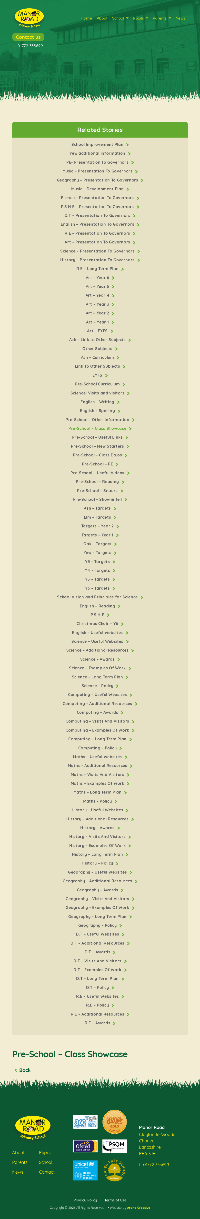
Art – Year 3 (98, 304)
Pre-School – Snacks (98, 490)
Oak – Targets (97, 543)
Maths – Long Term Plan (98, 792)
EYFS (97, 375)
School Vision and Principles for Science (98, 596)
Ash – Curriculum (98, 357)
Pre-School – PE (98, 464)
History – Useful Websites (98, 809)
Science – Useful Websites (97, 641)
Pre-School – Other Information (98, 419)
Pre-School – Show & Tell (98, 499)
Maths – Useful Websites (98, 756)
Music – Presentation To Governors (98, 171)
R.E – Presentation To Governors (98, 233)
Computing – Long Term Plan (98, 738)
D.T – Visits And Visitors (97, 960)
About (102, 18)
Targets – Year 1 (97, 535)
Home (86, 18)
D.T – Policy (98, 987)
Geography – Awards (98, 889)
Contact (47, 1172)
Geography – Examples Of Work (98, 907)
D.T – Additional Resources (97, 943)
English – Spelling (98, 410)
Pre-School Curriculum (98, 384)
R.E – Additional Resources (98, 1014)
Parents (159, 18)
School (118, 18)
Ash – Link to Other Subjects (98, 339)
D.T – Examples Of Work (97, 969)
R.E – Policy (98, 1005)
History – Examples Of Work (98, 845)
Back (24, 1070)
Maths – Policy (98, 801)
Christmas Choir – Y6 (98, 623)
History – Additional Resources (98, 818)
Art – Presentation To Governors (98, 242)
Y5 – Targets (98, 579)
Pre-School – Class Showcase (98, 428)
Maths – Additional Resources (98, 765)
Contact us (28, 37)
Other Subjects (97, 348)
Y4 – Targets (98, 570)
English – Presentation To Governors (98, 224)
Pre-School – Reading (98, 481)
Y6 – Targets (98, 588)
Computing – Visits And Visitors (98, 721)
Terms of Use (115, 1200)
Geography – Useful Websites (98, 872)
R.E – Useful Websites (98, 996)
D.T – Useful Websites (98, 934)
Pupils (138, 18)
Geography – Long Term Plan (98, 916)
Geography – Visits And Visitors (98, 898)
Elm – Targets (98, 517)
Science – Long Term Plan (98, 677)
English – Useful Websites (98, 632)
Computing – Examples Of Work (98, 730)
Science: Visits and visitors (98, 393)
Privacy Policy (85, 1200)
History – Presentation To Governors (98, 259)
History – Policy (98, 863)
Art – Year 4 (98, 295)
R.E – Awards (98, 1022)
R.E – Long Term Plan (98, 268)
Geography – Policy (98, 925)
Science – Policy (98, 685)
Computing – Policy (98, 748)
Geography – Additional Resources (98, 880)
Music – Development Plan (98, 188)
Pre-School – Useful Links (98, 437)
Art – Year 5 (98, 286)
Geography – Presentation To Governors (98, 180)
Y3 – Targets (98, 561)
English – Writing (97, 401)
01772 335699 (28, 45)
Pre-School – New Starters (98, 446)
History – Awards (98, 827)
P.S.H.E (98, 614)
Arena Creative (138, 1207)
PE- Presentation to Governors (98, 162)
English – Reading (98, 606)
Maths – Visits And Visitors (98, 774)
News (180, 18)
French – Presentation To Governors (98, 197)
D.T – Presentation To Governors (98, 215)
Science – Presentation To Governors (98, 251)
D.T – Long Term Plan (98, 978)
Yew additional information (98, 153)
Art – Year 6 (98, 277)
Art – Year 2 (98, 313)
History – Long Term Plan (98, 854)
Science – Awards (98, 659)
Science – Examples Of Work (98, 667)
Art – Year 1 (98, 322)
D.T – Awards (98, 951)
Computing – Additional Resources (98, 703)
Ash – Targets (98, 508)
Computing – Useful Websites (98, 694)
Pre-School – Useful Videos (97, 472)
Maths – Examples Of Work (98, 783)
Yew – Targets (98, 552)
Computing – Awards (98, 712)
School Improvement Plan (98, 144)
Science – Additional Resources (98, 650)
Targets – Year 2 (98, 526)
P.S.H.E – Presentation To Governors (98, 206)
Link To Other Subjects (98, 366)
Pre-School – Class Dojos (98, 455)
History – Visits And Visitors (98, 836)
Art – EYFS (98, 330)
